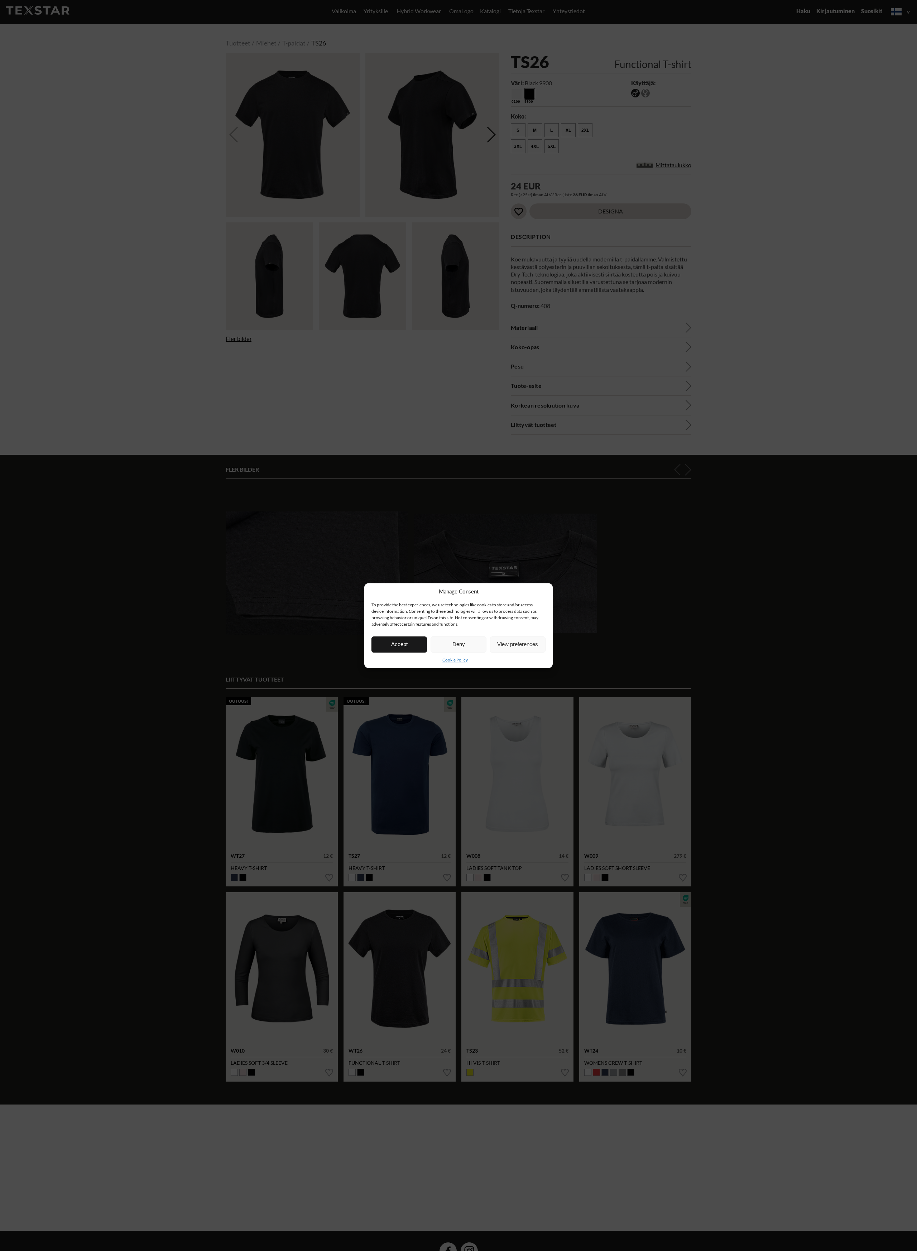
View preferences (517, 644)
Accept (399, 644)
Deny (458, 644)
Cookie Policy (455, 660)
